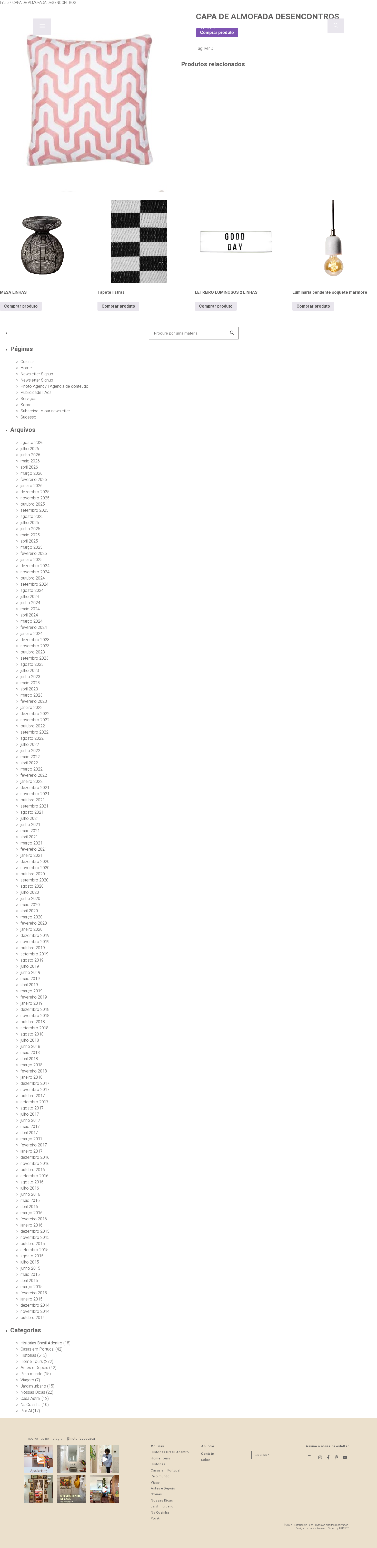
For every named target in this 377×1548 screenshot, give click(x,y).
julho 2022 (30, 745)
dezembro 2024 (35, 566)
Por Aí (26, 1411)
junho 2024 (30, 603)
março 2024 (32, 621)
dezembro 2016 (35, 1157)
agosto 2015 (32, 1256)
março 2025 (32, 547)
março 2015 (32, 1287)
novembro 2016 (35, 1164)
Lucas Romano (317, 1528)
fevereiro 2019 (34, 997)
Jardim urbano (33, 1386)
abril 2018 (29, 1059)
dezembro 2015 (35, 1231)
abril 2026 (29, 467)
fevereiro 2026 (34, 480)
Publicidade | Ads (36, 393)
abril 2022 (29, 763)
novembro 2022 (35, 720)
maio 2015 (30, 1274)
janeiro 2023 (32, 708)
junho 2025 (30, 529)
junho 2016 (30, 1194)
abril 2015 (29, 1281)
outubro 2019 (33, 948)
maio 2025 (30, 535)
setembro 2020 (34, 880)
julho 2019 (30, 966)
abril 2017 (29, 1133)
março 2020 (32, 917)
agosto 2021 (32, 812)
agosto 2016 (32, 1182)
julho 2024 (30, 597)
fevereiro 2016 (34, 1219)
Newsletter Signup (37, 374)
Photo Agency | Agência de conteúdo (54, 386)
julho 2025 (30, 523)
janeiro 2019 (32, 1003)
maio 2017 (30, 1127)
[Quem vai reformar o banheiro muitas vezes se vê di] (71, 1459)
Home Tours (32, 1362)
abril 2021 (29, 837)
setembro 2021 (34, 806)
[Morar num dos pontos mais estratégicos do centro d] (38, 1459)
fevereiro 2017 (34, 1145)
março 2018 (32, 1065)
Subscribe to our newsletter (45, 411)
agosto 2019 (32, 960)
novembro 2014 (35, 1311)
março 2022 (32, 769)
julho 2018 (30, 1040)
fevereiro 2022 (34, 775)
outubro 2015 (33, 1244)
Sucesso (28, 417)
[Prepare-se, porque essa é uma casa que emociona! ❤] (38, 1489)
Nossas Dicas (33, 1392)
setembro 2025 (34, 510)
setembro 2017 (34, 1102)
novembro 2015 (35, 1237)
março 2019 (32, 991)
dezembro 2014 (35, 1305)
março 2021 (32, 843)
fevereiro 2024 (34, 627)
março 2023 (32, 695)
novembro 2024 (35, 572)
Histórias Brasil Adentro (41, 1343)
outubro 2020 (33, 874)
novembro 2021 (35, 794)
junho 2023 (30, 677)
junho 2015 (30, 1268)
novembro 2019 (35, 942)
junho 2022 (30, 751)
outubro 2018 (33, 1022)
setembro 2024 (34, 584)
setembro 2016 (34, 1176)
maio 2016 (30, 1201)
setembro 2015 (34, 1250)
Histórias (28, 1355)
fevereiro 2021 (34, 849)
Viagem (27, 1380)
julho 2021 (30, 818)
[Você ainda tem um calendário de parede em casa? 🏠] (71, 1489)
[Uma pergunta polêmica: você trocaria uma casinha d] (104, 1489)
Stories (156, 1494)
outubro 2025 (33, 504)
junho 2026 (30, 455)
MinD (208, 48)
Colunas (28, 362)
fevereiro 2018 (34, 1071)
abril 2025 (29, 541)
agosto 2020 (32, 886)
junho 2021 (30, 825)
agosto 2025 (32, 517)
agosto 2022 (32, 738)
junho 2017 (30, 1120)
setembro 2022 (34, 732)
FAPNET (344, 1528)
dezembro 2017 (35, 1083)
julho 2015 (30, 1262)
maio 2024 (30, 609)
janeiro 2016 (32, 1225)
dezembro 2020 (35, 862)
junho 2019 (30, 973)
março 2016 (32, 1213)
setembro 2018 (34, 1028)
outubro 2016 (33, 1170)
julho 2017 (30, 1114)
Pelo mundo (32, 1374)
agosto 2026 (32, 443)
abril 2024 (29, 615)
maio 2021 (30, 831)
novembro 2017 (35, 1090)
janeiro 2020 (32, 929)
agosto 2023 (32, 664)
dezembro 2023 (35, 640)
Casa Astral (31, 1398)
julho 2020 (30, 892)
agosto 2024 (32, 590)
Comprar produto (21, 306)
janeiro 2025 (32, 560)
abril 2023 (29, 689)
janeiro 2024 (32, 634)
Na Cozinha (31, 1405)
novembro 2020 (35, 868)
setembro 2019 (34, 954)
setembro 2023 (34, 658)
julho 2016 (30, 1188)
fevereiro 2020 (34, 923)
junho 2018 (30, 1046)
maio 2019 (30, 979)
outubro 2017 (33, 1096)
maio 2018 (30, 1053)
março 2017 (32, 1139)
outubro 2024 (33, 578)
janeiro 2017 (32, 1151)
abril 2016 (29, 1207)
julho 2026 (30, 449)
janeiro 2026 (32, 486)
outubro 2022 (33, 726)
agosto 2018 (32, 1034)
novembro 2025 (35, 498)
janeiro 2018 (32, 1077)
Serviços (28, 399)
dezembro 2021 (35, 788)
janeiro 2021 (32, 855)
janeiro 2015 (32, 1299)
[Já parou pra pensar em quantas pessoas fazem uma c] (104, 1459)
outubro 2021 (33, 800)
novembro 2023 (35, 646)
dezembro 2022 (35, 714)
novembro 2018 (35, 1016)
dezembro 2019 (35, 936)
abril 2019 (29, 985)
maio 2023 (30, 683)
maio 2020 (30, 905)
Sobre (26, 405)
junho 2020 (30, 899)
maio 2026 (30, 461)
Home (26, 368)
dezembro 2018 (35, 1009)
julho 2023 (30, 671)
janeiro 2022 (32, 781)
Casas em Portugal (37, 1349)
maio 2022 (30, 757)
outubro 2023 (33, 652)
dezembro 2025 (35, 492)
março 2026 (32, 473)
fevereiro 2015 (34, 1293)
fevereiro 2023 (34, 701)
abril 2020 (29, 911)
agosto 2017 (32, 1108)
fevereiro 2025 (34, 553)
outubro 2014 (33, 1318)
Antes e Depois (34, 1368)
